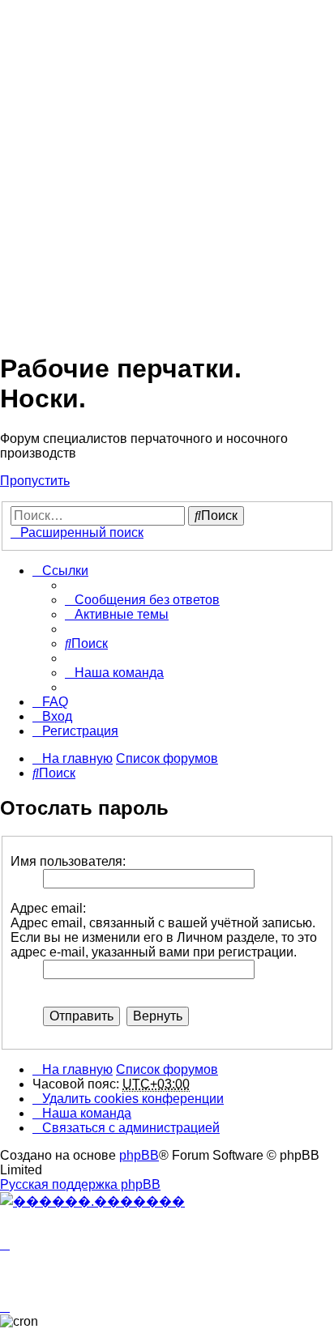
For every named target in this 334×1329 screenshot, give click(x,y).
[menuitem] (142, 600)
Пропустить (35, 481)
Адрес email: (48, 908)
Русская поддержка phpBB (80, 1184)
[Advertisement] (167, 167)
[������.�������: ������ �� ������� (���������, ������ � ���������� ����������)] (92, 1201)
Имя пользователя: (68, 861)
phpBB (139, 1155)
